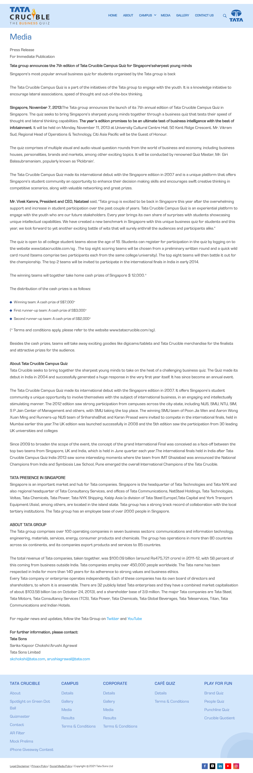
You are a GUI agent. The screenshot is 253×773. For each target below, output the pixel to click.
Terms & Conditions (78, 727)
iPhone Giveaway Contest (31, 750)
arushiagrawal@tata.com (68, 659)
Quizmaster (20, 717)
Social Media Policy (61, 766)
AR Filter (17, 733)
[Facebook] (205, 766)
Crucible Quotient (219, 718)
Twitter (113, 619)
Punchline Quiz (216, 710)
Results (68, 718)
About (15, 694)
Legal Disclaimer (19, 766)
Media (66, 710)
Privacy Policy (39, 766)
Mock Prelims (21, 742)
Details (67, 694)
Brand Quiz (213, 694)
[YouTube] (228, 766)
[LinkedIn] (220, 766)
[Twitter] (212, 766)
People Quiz (214, 702)
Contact (17, 725)
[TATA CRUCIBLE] (29, 16)
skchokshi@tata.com (27, 659)
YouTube (134, 619)
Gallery (67, 702)
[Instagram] (236, 766)
